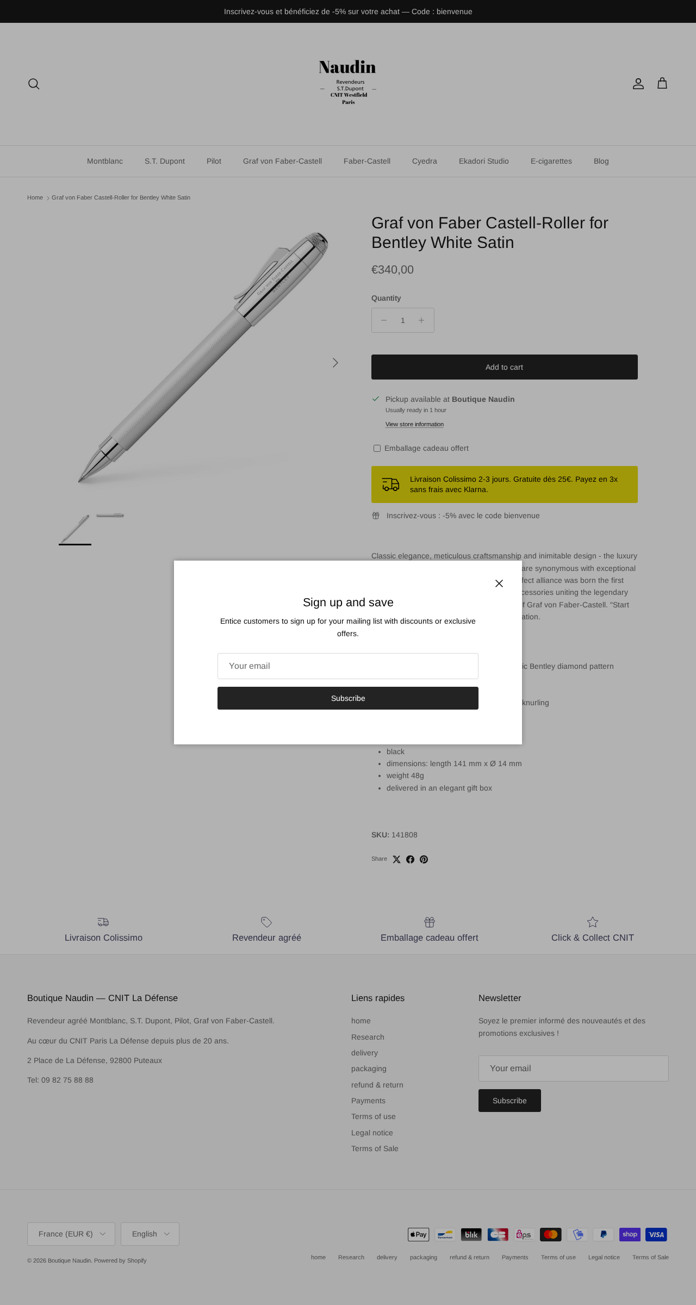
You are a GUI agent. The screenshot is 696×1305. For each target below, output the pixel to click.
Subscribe (348, 698)
